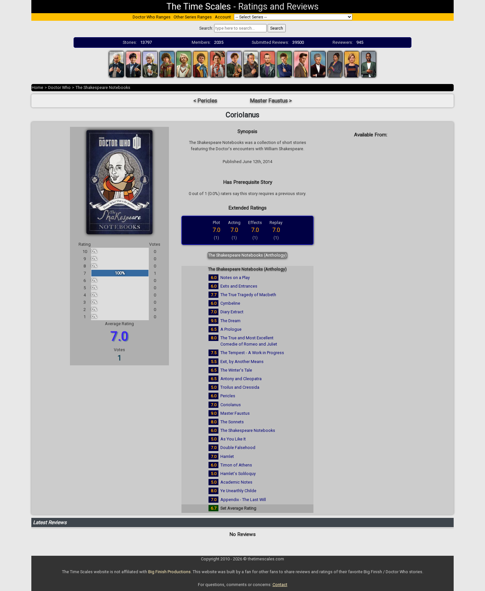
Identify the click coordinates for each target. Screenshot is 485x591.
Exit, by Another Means (242, 361)
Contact (280, 584)
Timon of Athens (236, 465)
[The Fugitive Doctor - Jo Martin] (334, 63)
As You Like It (233, 438)
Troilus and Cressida (239, 387)
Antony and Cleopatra (241, 378)
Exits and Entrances (238, 286)
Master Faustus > (271, 101)
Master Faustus (235, 413)
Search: (206, 28)
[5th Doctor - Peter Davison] (183, 63)
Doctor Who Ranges (152, 16)
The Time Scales (198, 6)
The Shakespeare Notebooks (103, 87)
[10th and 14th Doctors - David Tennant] (284, 63)
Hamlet (227, 456)
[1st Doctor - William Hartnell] (116, 63)
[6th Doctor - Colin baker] (200, 63)
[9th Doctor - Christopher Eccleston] (267, 63)
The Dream (230, 320)
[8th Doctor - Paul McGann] (234, 63)
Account (223, 16)
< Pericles (205, 101)
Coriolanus (230, 404)
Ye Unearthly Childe (238, 490)
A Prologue (231, 329)
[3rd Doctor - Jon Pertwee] (150, 63)
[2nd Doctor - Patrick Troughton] (133, 63)
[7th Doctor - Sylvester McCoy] (217, 63)
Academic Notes (236, 482)
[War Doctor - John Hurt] (251, 63)
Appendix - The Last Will (243, 499)
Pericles (227, 395)
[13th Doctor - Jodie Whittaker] (351, 63)
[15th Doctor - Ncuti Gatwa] (368, 63)
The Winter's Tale (236, 370)
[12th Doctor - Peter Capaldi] (318, 63)
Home (37, 87)
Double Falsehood (237, 447)
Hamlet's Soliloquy (238, 473)
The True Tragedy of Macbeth (248, 294)
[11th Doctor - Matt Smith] (301, 63)
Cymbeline (230, 303)
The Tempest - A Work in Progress (252, 352)
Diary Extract (231, 311)
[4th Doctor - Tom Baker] (167, 63)
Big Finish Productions (169, 571)
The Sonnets (232, 421)
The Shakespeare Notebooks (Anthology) (247, 255)
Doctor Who (59, 87)
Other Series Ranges (193, 16)
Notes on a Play (235, 277)
